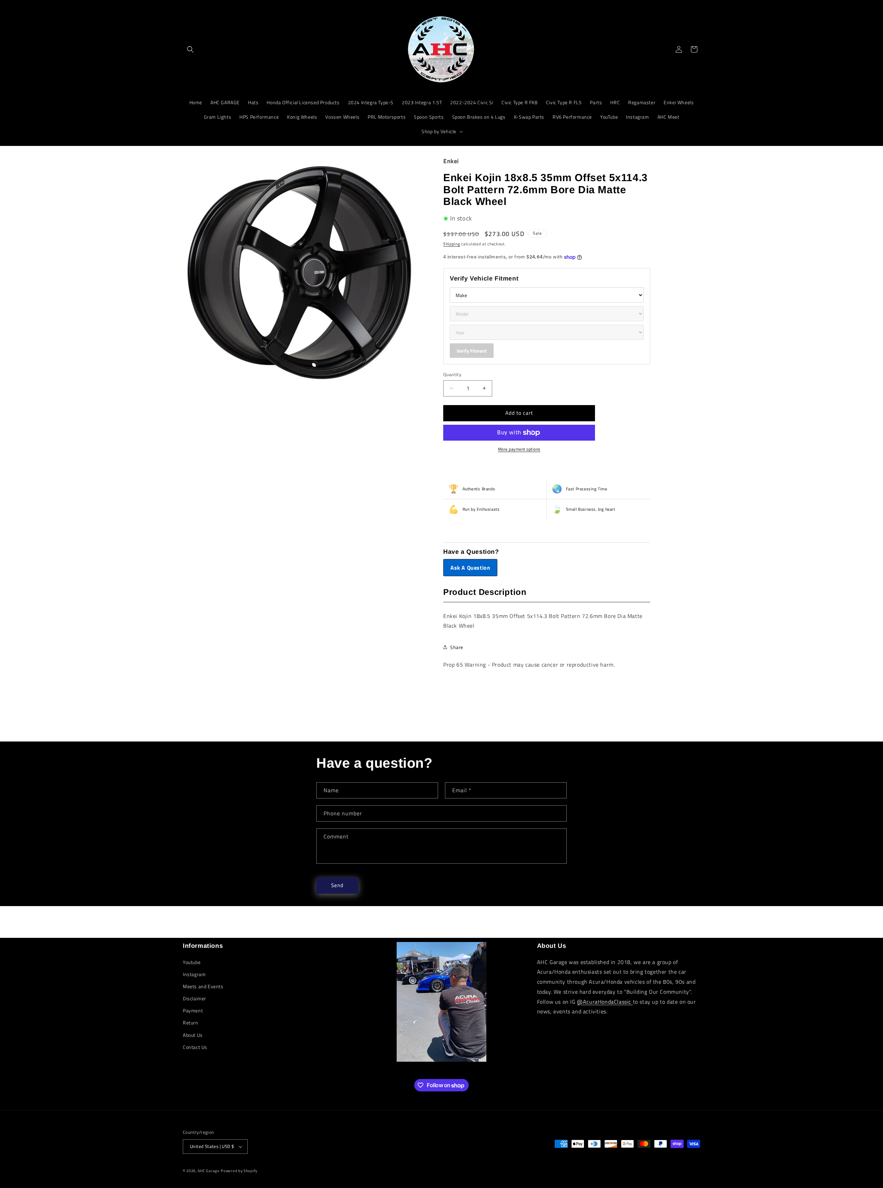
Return (190, 1022)
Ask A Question (470, 567)
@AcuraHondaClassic (605, 1002)
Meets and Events (203, 986)
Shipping (451, 243)
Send (337, 885)
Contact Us (195, 1047)
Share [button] (456, 647)
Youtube (191, 962)
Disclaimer (194, 998)
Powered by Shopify (239, 1171)
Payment (193, 1010)
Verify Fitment (472, 350)
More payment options (519, 449)
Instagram (194, 974)
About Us (193, 1035)
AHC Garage (209, 1171)
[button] (190, 49)
